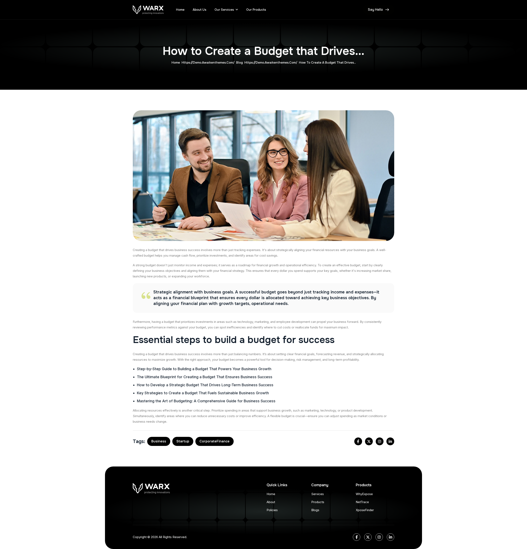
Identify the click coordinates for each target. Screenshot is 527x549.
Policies (272, 510)
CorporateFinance (214, 441)
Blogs (315, 510)
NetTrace (362, 502)
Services (317, 494)
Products (317, 502)
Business (158, 441)
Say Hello (375, 9)
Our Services (224, 10)
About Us (199, 10)
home (175, 62)
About (271, 502)
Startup (182, 441)
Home (180, 10)
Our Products (256, 10)
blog (239, 62)
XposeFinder (365, 510)
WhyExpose (364, 494)
